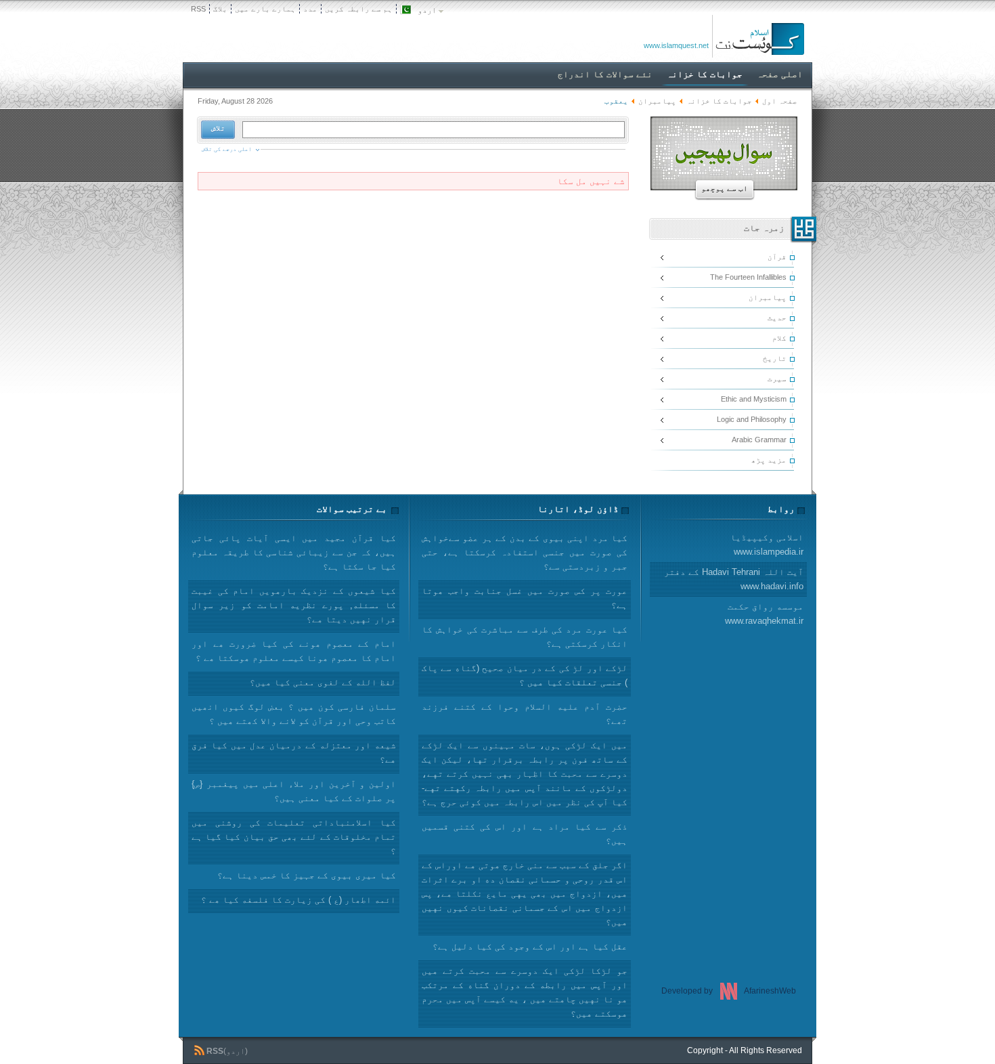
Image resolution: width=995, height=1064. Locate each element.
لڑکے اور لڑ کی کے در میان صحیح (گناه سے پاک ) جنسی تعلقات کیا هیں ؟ (524, 675)
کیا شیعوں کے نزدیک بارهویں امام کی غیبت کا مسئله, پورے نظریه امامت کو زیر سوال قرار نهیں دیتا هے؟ (294, 605)
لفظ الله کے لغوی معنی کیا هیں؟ (323, 682)
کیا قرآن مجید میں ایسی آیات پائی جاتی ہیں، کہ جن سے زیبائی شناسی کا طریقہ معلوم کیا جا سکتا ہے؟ (294, 552)
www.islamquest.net (676, 45)
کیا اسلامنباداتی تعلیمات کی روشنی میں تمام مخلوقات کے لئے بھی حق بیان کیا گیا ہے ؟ (294, 836)
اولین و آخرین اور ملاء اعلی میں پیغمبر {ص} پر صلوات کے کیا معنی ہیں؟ (294, 791)
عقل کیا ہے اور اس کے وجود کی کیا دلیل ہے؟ (530, 946)
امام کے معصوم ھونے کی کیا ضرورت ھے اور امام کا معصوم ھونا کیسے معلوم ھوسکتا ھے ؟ (294, 651)
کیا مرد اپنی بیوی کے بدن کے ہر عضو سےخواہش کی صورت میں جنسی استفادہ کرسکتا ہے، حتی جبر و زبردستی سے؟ (524, 552)
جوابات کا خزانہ (719, 101)
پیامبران (657, 101)
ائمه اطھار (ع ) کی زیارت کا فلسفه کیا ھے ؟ (298, 900)
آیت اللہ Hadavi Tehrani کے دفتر (733, 579)
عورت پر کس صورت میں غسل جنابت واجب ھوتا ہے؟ (524, 598)
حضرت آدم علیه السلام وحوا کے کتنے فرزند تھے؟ (524, 714)
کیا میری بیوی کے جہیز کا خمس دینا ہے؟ (306, 875)
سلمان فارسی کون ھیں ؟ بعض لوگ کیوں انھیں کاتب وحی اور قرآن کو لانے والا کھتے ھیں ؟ (294, 714)
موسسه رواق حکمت (764, 613)
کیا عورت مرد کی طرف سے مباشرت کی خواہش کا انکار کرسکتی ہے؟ (524, 636)
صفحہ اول (779, 101)
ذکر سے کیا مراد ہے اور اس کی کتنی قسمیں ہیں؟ (524, 834)
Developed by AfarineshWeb (728, 991)
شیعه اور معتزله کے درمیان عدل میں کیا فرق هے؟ (294, 752)
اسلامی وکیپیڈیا (766, 544)
